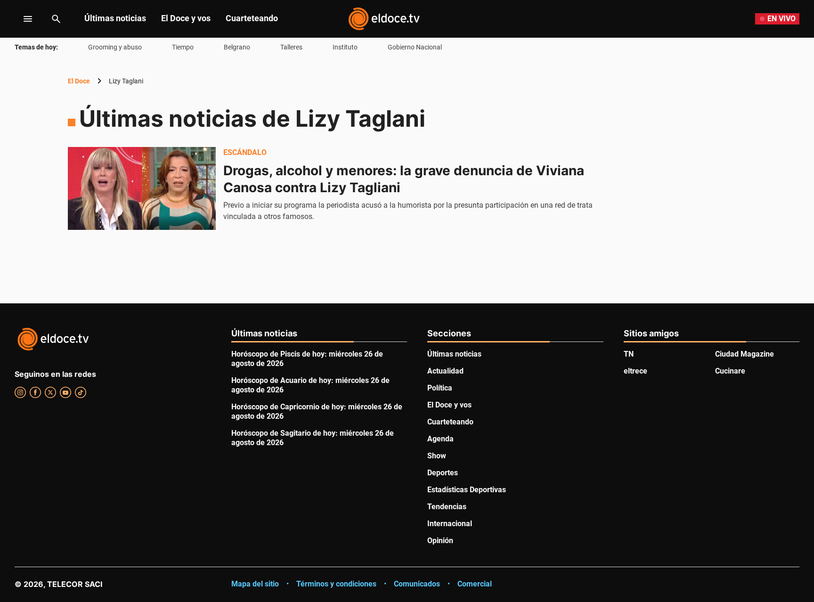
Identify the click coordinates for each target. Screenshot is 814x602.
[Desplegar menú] (20, 18)
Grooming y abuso (115, 47)
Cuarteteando (252, 18)
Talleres (291, 47)
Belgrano (237, 47)
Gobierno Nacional (415, 47)
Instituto (345, 47)
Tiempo (183, 47)
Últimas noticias (115, 18)
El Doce (79, 81)
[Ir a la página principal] (384, 19)
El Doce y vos (186, 18)
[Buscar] (56, 18)
